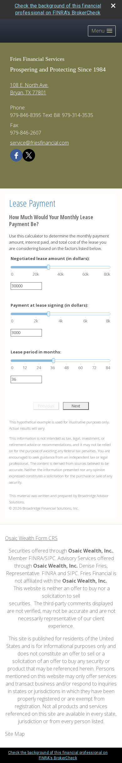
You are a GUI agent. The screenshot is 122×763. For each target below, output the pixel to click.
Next (76, 406)
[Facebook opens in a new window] (16, 154)
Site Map (15, 733)
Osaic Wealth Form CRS (31, 538)
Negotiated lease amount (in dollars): (50, 258)
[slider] (60, 267)
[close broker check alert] (113, 5)
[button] (102, 30)
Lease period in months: (36, 352)
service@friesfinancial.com (39, 142)
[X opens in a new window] (29, 154)
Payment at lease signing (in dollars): (49, 305)
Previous (46, 406)
